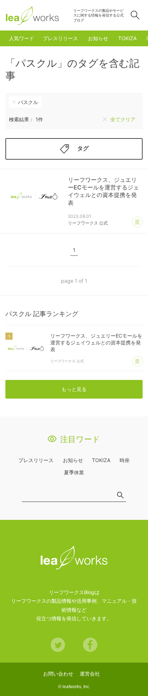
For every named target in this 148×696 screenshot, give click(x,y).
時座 (125, 460)
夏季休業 (74, 472)
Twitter (58, 645)
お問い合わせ (58, 674)
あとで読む (137, 222)
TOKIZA (127, 38)
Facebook (90, 645)
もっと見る (74, 389)
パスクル (28, 102)
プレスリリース (60, 38)
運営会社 (90, 674)
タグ (83, 148)
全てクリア (122, 119)
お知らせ (98, 38)
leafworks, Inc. (76, 686)
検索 (135, 15)
